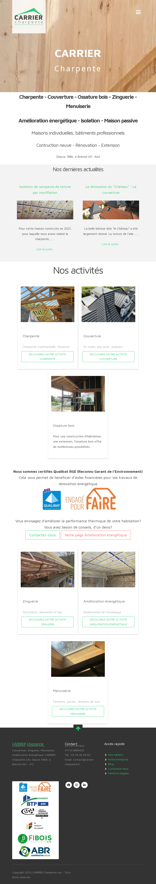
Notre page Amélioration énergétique (96, 535)
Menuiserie (62, 691)
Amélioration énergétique (104, 601)
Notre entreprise (118, 759)
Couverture (92, 336)
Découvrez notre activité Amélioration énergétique (108, 622)
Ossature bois (63, 425)
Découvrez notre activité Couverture (108, 356)
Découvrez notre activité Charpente (47, 356)
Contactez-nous (42, 535)
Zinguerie (30, 601)
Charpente (31, 336)
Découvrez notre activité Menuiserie (78, 711)
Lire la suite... (45, 249)
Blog (111, 764)
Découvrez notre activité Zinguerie (47, 622)
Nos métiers (115, 754)
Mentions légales (118, 773)
